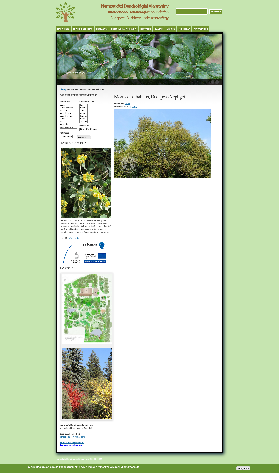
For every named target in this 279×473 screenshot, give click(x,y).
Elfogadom (243, 468)
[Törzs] (83, 105)
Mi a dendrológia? (82, 29)
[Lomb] (83, 110)
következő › (74, 238)
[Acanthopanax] (68, 116)
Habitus (133, 106)
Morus (127, 103)
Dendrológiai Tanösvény (123, 29)
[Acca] (68, 118)
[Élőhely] (83, 121)
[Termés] (83, 116)
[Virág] (83, 113)
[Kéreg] (83, 108)
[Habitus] (83, 118)
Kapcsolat (184, 29)
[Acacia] (68, 110)
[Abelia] (68, 105)
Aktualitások (201, 29)
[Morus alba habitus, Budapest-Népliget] (162, 176)
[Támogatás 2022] (87, 343)
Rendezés (84, 125)
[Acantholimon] (68, 113)
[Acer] (68, 121)
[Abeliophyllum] (68, 108)
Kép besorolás (86, 101)
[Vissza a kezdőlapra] (112, 21)
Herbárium (101, 29)
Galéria (159, 29)
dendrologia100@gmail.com (72, 436)
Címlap (63, 89)
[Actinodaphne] (68, 127)
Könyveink (145, 29)
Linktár (171, 29)
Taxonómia (65, 101)
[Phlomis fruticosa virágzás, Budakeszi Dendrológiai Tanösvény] (86, 217)
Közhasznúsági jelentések (72, 442)
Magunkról (63, 29)
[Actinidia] (68, 124)
